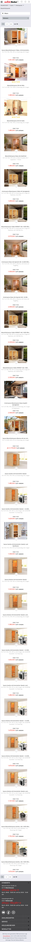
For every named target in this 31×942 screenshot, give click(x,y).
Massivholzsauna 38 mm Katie (15, 121)
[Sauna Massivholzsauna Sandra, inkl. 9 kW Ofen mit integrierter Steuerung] (15, 813)
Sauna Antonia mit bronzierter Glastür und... (15, 615)
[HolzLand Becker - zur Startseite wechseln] (10, 1)
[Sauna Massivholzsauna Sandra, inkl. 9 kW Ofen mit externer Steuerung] (15, 848)
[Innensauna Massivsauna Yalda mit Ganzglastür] (15, 178)
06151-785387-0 (11, 902)
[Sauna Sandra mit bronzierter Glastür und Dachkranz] (15, 530)
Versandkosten (6, 936)
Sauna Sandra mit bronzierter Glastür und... (15, 687)
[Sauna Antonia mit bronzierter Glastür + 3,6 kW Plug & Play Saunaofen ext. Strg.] (15, 742)
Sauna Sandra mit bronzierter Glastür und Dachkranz (15, 546)
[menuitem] (18, 1)
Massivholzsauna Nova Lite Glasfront (16, 157)
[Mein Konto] (25, 1)
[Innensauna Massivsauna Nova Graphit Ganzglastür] (15, 389)
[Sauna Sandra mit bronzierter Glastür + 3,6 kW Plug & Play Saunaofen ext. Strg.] (15, 636)
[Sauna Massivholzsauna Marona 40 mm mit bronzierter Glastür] (15, 425)
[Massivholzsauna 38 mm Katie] (15, 107)
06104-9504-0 (10, 889)
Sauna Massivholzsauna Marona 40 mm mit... (15, 439)
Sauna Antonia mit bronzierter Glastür (15, 580)
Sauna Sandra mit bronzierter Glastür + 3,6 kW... (15, 510)
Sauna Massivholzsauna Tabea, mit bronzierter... (16, 51)
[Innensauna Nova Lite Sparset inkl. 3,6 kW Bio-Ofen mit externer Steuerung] (15, 283)
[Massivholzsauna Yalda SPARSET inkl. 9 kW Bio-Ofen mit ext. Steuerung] (15, 354)
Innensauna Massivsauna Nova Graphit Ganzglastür (16, 405)
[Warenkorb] (29, 1)
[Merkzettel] (21, 1)
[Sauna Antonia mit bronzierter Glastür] (15, 566)
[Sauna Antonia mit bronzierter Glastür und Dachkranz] (15, 601)
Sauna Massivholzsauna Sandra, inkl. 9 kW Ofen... (15, 828)
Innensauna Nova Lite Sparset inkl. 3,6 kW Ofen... (16, 263)
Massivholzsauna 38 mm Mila (15, 86)
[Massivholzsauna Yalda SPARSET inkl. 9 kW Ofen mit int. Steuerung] (15, 213)
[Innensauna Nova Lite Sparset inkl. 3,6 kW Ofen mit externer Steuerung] (15, 248)
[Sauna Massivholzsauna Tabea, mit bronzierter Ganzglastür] (15, 36)
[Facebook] (9, 912)
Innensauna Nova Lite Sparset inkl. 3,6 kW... (15, 298)
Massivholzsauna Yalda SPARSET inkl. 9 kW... (16, 369)
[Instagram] (14, 912)
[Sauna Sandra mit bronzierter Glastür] (15, 460)
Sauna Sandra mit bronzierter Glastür (15, 474)
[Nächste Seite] (7, 24)
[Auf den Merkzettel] (16, 45)
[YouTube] (4, 912)
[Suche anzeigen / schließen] (18, 2)
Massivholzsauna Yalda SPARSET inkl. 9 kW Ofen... (15, 228)
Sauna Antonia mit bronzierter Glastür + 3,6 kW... (15, 722)
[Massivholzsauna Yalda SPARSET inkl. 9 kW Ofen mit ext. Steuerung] (15, 319)
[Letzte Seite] (11, 24)
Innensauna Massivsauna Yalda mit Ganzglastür (16, 193)
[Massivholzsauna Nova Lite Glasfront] (15, 142)
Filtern (6, 13)
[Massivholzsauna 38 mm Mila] (15, 72)
